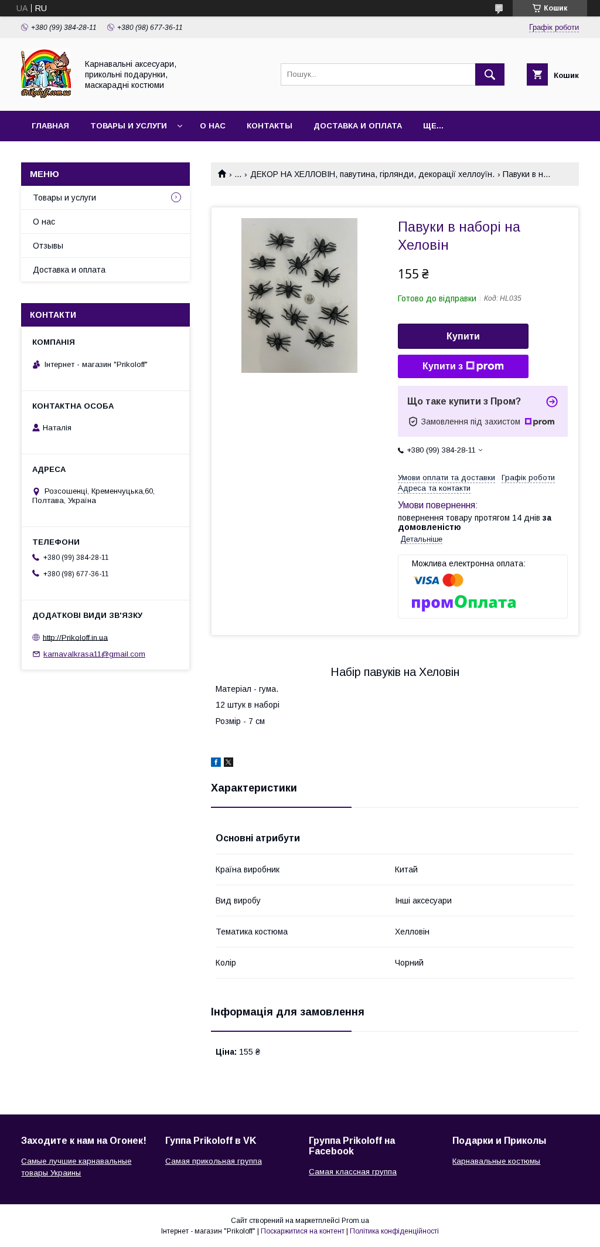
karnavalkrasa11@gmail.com (94, 654)
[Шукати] (489, 74)
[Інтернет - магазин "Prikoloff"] (46, 95)
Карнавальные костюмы (496, 1161)
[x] (228, 764)
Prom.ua (355, 1221)
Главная (50, 125)
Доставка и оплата (357, 125)
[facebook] (216, 764)
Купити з (442, 366)
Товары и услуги (128, 125)
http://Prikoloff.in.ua (75, 637)
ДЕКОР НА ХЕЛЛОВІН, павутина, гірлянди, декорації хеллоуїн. (372, 174)
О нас (213, 125)
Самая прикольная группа (213, 1161)
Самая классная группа (353, 1171)
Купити (463, 336)
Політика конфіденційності (394, 1231)
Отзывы (48, 245)
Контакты (269, 125)
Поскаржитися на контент (303, 1231)
